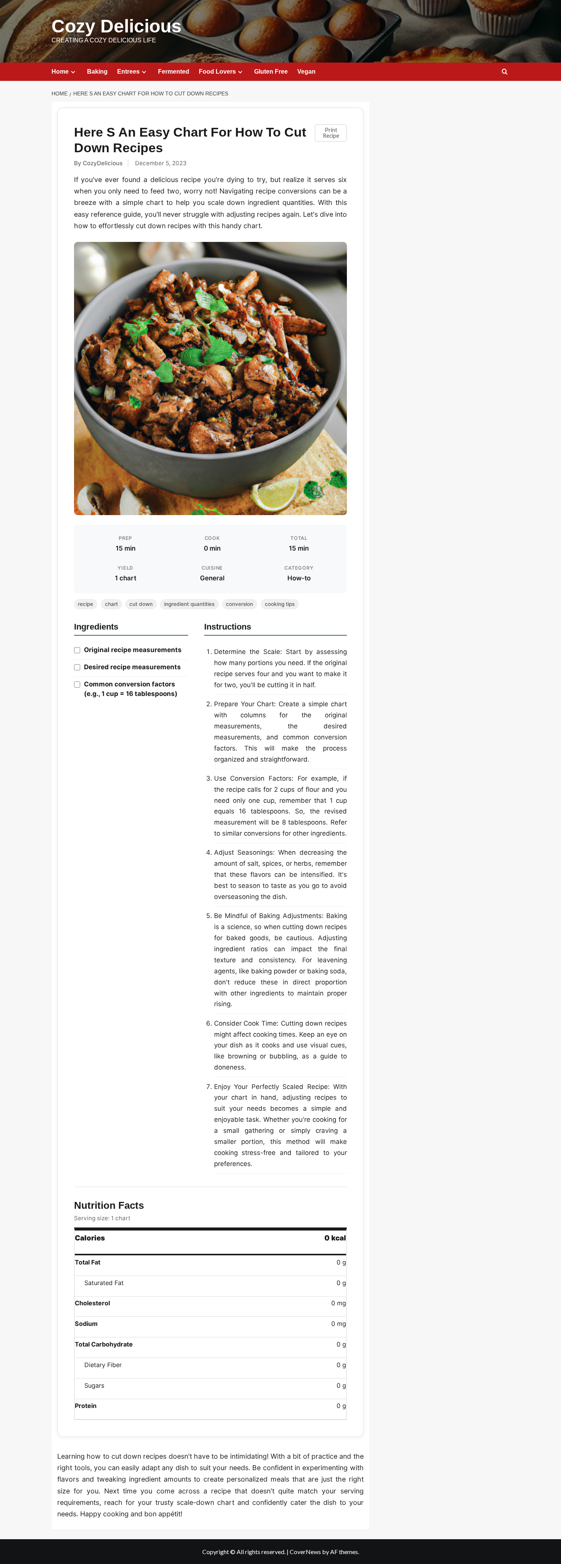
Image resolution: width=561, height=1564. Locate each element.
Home (60, 71)
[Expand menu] (73, 72)
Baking (97, 71)
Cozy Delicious (117, 26)
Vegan (306, 71)
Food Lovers (217, 71)
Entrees (128, 71)
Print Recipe (331, 133)
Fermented (173, 71)
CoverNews (305, 1551)
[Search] (504, 72)
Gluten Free (271, 71)
